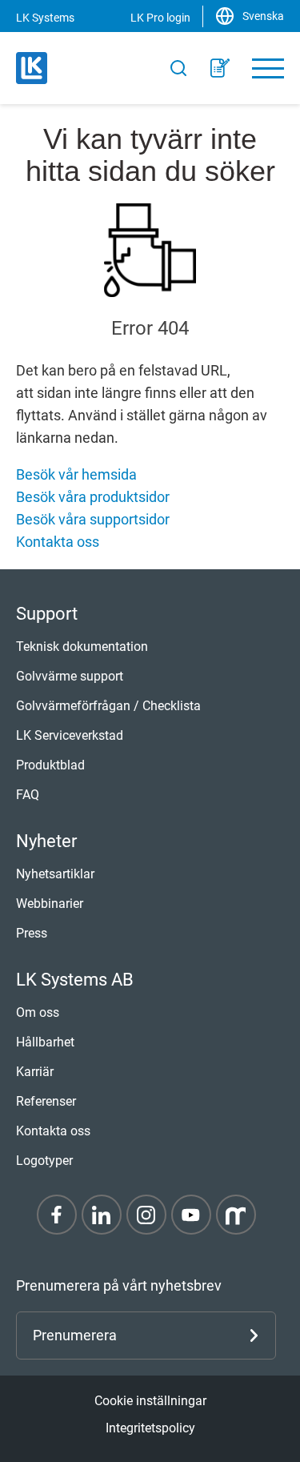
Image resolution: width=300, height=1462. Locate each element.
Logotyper (44, 1160)
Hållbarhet (45, 1042)
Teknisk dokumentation (82, 646)
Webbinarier (49, 903)
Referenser (46, 1101)
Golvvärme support (69, 676)
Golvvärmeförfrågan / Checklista (108, 705)
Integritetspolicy (150, 1428)
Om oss (37, 1012)
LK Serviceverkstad (69, 735)
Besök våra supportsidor (93, 519)
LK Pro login (160, 17)
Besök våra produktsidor (93, 496)
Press (31, 933)
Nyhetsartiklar (55, 874)
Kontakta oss (57, 541)
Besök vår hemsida (76, 474)
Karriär (35, 1071)
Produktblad (50, 765)
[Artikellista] (220, 68)
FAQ (27, 794)
